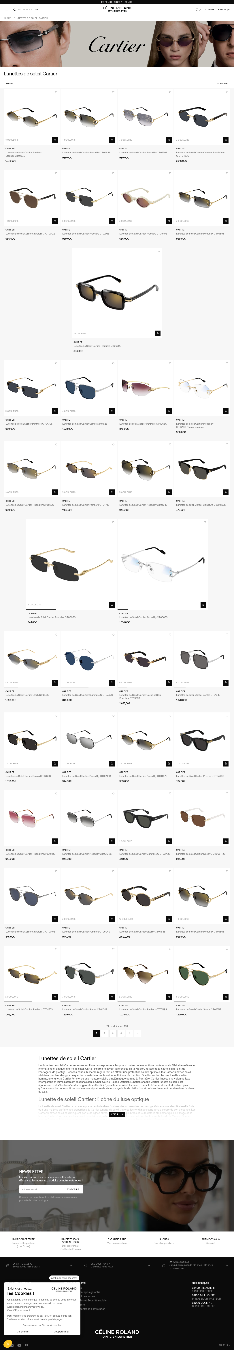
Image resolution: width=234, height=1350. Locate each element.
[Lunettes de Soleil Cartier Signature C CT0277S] (145, 818)
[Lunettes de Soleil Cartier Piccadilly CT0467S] (145, 740)
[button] (11, 83)
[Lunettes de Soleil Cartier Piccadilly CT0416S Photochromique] (202, 388)
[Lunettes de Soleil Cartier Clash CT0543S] (32, 659)
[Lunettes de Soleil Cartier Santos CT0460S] (32, 740)
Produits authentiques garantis (82, 1292)
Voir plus (117, 1114)
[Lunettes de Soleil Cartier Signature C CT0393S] (88, 659)
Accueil (8, 18)
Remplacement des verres (79, 1296)
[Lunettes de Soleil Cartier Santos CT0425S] (202, 974)
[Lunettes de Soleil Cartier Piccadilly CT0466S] (202, 896)
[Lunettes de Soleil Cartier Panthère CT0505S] (71, 564)
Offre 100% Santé (74, 1304)
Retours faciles (73, 1287)
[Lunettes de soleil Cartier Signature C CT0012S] (32, 198)
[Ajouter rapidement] (55, 140)
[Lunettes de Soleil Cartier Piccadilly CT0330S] (145, 117)
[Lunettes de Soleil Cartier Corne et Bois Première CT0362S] (145, 659)
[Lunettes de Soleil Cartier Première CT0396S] (202, 740)
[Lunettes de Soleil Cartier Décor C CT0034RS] (202, 818)
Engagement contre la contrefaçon (84, 1308)
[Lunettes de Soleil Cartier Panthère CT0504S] (88, 896)
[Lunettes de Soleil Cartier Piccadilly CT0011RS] (88, 740)
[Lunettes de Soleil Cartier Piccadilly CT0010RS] (88, 818)
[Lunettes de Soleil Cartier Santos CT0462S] (88, 388)
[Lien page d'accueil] (116, 9)
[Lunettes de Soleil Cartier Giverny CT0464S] (145, 896)
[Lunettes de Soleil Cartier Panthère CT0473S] (32, 974)
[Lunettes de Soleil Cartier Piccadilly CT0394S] (145, 469)
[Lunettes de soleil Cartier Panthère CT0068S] (145, 388)
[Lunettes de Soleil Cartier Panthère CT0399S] (145, 974)
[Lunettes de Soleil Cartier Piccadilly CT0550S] (32, 469)
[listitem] (39, 1265)
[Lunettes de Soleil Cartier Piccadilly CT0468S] (88, 117)
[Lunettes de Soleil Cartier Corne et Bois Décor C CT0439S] (202, 117)
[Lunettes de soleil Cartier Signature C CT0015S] (32, 896)
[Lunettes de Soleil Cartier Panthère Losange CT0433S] (32, 117)
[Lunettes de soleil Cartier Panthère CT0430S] (32, 388)
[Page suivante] (137, 1033)
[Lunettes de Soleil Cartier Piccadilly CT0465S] (202, 198)
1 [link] (96, 1033)
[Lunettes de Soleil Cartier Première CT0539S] (117, 293)
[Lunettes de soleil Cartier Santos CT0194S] (202, 659)
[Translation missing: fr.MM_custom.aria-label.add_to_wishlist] (56, 92)
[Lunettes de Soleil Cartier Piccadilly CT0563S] (163, 564)
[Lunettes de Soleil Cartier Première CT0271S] (88, 198)
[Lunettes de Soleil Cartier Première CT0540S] (145, 198)
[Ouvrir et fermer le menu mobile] (7, 10)
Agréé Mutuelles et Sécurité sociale (85, 1300)
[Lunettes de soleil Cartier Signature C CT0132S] (202, 469)
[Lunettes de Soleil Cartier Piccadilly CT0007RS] (32, 818)
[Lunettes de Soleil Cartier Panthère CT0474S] (88, 469)
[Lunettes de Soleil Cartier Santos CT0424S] (88, 974)
